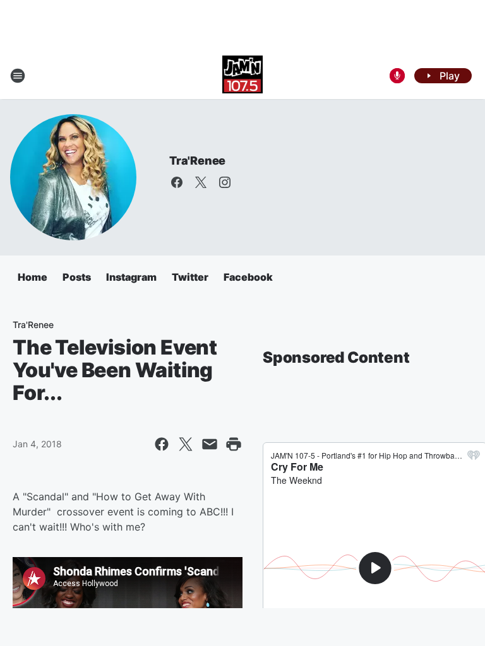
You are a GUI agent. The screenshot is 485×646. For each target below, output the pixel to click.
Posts (77, 277)
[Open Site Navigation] (17, 75)
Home (32, 277)
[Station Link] (242, 76)
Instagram (131, 277)
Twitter (190, 277)
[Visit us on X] (200, 182)
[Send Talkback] (397, 75)
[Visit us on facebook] (176, 182)
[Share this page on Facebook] (162, 444)
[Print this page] (233, 444)
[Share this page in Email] (210, 444)
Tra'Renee (197, 160)
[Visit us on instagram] (224, 182)
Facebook (248, 277)
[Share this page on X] (186, 444)
